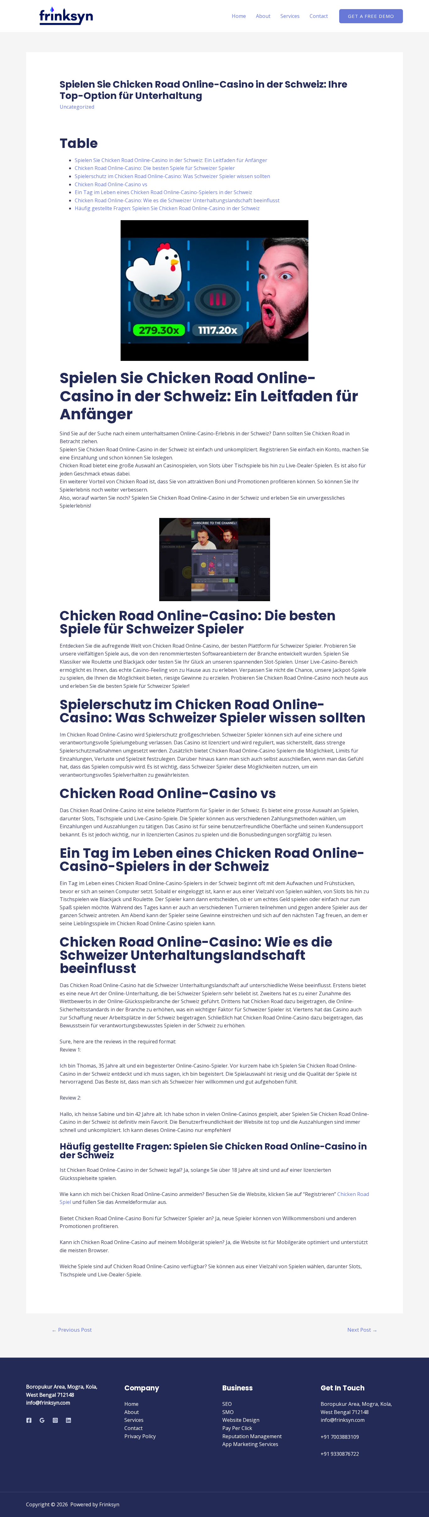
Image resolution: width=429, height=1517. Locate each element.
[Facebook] (29, 1420)
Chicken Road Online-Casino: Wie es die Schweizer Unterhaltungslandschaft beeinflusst (177, 200)
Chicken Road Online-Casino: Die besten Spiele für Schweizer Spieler (155, 168)
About (263, 16)
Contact (319, 16)
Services (290, 16)
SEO (227, 1403)
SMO (228, 1412)
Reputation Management (252, 1436)
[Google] (42, 1420)
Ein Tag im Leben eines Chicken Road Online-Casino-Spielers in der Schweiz (163, 192)
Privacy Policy (140, 1436)
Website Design (240, 1419)
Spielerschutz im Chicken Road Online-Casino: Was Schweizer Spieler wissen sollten (172, 176)
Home (239, 16)
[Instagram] (55, 1420)
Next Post (362, 1329)
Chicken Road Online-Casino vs (111, 184)
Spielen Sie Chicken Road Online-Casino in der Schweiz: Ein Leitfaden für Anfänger (171, 160)
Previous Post (72, 1329)
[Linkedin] (68, 1420)
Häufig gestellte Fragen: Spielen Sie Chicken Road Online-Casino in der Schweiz (167, 208)
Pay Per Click (237, 1428)
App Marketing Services (250, 1444)
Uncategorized (77, 106)
